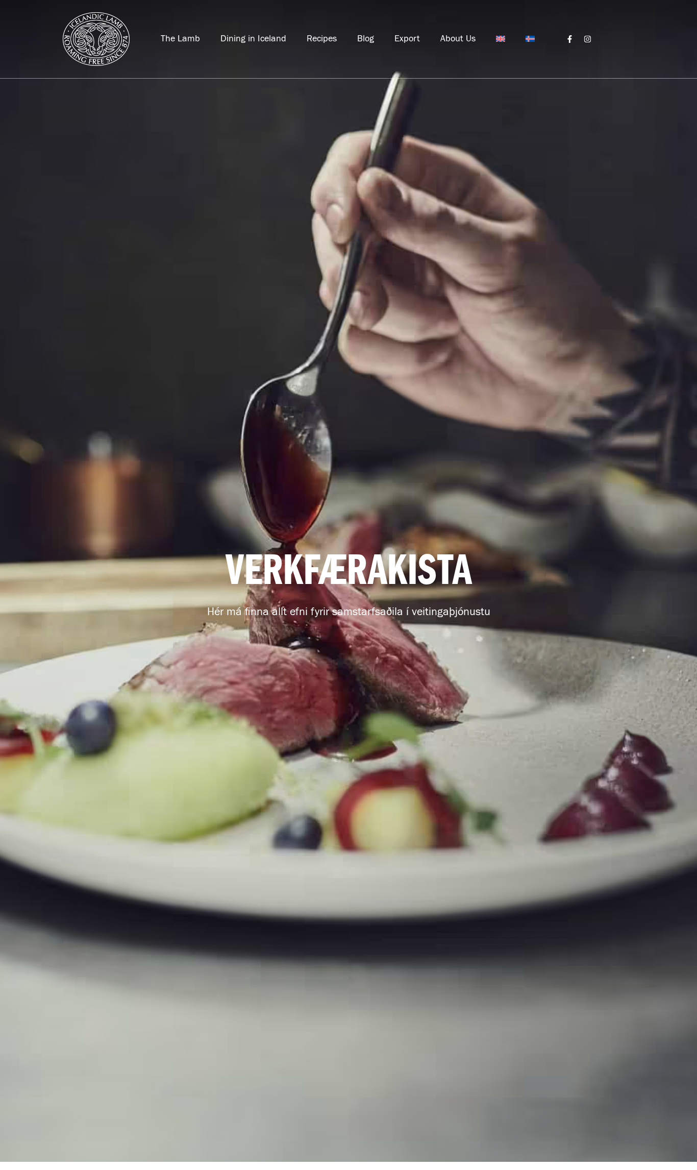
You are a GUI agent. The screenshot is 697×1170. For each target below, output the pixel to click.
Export (407, 38)
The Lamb (180, 38)
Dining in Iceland (253, 38)
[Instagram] (587, 39)
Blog (365, 38)
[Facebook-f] (570, 39)
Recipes (322, 38)
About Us (458, 38)
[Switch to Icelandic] (530, 39)
